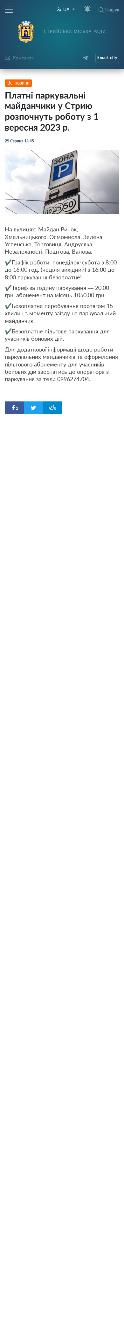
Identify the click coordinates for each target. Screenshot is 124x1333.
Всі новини (18, 82)
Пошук (112, 9)
